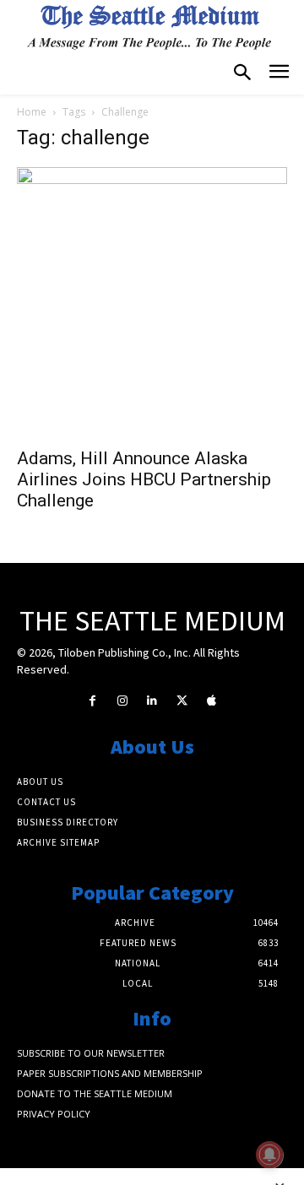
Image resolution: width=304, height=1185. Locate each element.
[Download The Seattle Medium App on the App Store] (211, 701)
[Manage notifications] (269, 1154)
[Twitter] (182, 701)
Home (31, 112)
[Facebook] (92, 701)
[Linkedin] (151, 701)
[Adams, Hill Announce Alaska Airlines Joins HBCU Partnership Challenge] (152, 302)
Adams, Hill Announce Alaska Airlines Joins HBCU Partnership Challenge (144, 479)
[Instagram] (122, 701)
